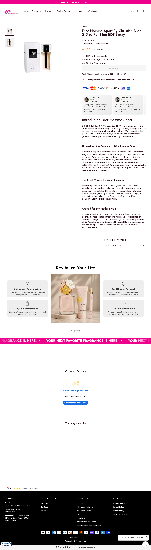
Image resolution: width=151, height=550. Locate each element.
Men (24, 11)
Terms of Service (120, 514)
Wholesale (93, 11)
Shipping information (114, 240)
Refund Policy (118, 507)
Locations (81, 518)
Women (35, 11)
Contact (44, 507)
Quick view (21, 461)
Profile (43, 510)
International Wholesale (86, 522)
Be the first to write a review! (75, 403)
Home (84, 26)
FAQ (78, 514)
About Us (80, 503)
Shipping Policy (119, 503)
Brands (48, 11)
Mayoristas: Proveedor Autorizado (90, 525)
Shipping (85, 43)
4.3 (57, 547)
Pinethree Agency (80, 541)
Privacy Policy (118, 510)
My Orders (45, 503)
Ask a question (114, 245)
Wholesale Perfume (85, 507)
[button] (6, 544)
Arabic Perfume (64, 11)
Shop (80, 11)
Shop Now (75, 330)
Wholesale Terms (84, 510)
